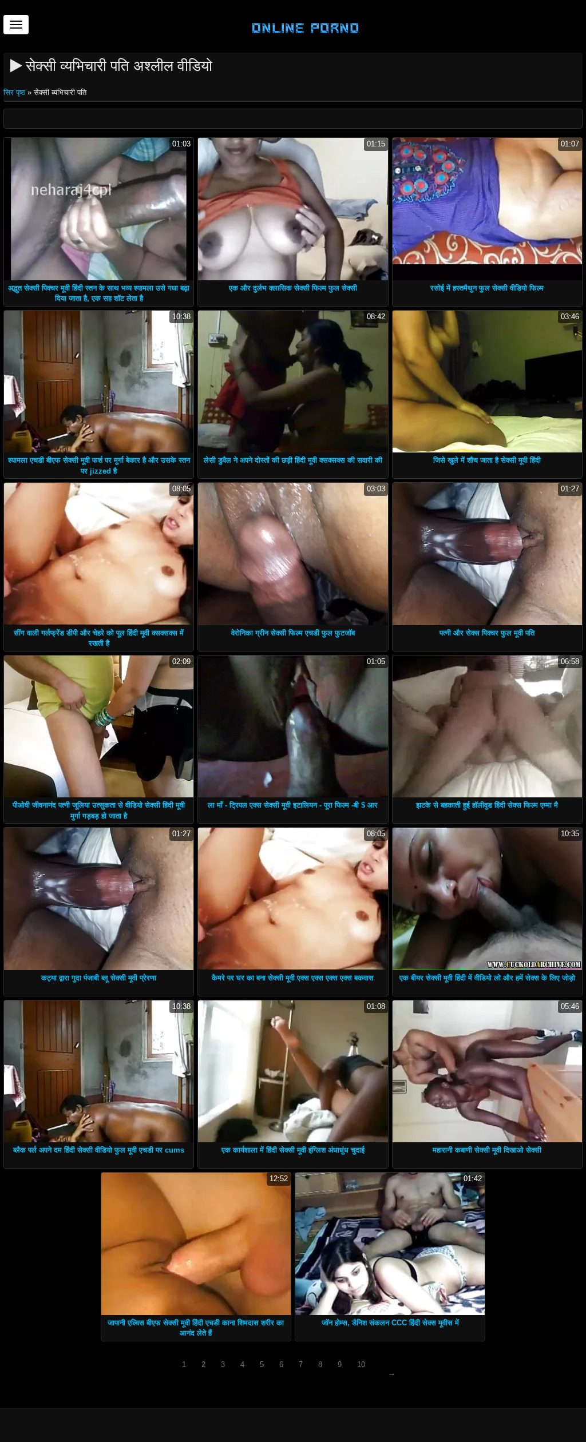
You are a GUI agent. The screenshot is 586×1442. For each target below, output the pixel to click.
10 (361, 1364)
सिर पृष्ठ (15, 92)
